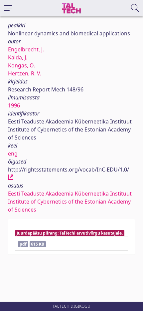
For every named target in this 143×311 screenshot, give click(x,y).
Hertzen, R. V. (24, 73)
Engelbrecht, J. (26, 49)
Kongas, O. (21, 65)
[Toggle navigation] (8, 8)
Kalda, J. (17, 57)
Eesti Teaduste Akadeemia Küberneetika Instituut (70, 193)
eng (13, 153)
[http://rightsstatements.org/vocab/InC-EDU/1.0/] (10, 177)
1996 (14, 105)
